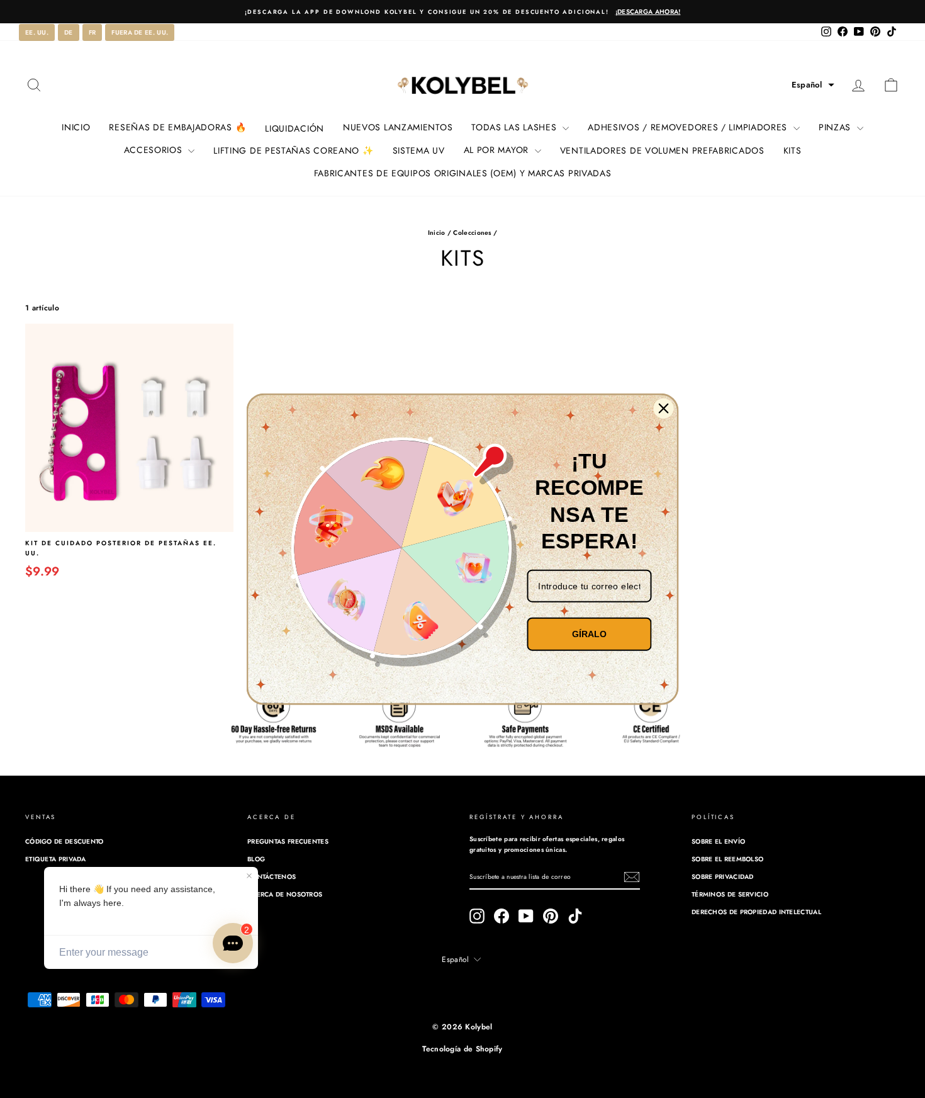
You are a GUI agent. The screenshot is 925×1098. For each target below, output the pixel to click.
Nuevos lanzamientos (397, 127)
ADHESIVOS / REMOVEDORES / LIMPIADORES (689, 127)
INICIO (76, 127)
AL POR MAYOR (498, 150)
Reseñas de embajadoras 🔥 (177, 127)
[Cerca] (664, 408)
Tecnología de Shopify (462, 1049)
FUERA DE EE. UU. (139, 32)
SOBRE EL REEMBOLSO (727, 859)
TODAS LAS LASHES (515, 127)
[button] (813, 85)
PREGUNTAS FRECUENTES (287, 841)
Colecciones (472, 232)
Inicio (437, 232)
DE (68, 32)
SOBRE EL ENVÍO (718, 841)
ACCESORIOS (155, 150)
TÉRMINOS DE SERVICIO (730, 894)
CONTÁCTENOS (271, 876)
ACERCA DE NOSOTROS (284, 894)
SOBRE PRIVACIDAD (723, 876)
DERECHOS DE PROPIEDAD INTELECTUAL (756, 912)
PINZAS (836, 127)
